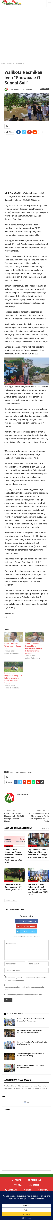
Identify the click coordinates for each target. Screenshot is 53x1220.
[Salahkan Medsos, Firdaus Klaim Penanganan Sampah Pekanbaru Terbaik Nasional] (34, 637)
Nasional (44, 1190)
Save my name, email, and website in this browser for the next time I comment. (26, 979)
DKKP (11, 772)
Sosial (19, 1185)
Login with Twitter (28, 931)
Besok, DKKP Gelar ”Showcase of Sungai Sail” (12, 646)
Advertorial (33, 881)
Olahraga (12, 1190)
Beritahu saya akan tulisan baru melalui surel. (25, 995)
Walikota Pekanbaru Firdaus (24, 772)
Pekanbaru (44, 88)
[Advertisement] (26, 34)
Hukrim (36, 1185)
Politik (18, 1180)
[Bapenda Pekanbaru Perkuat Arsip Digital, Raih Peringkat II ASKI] (9, 1045)
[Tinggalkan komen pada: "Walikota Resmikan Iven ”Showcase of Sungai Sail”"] (7, 126)
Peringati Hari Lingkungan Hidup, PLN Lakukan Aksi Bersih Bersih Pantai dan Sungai (13, 678)
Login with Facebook (28, 921)
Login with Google (28, 926)
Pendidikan (36, 1180)
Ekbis (28, 1190)
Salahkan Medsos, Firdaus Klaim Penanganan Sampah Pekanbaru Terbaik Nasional (33, 648)
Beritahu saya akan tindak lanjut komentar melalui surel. (24, 988)
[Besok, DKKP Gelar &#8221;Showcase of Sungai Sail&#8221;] (13, 637)
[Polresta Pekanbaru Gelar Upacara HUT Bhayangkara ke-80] (14, 875)
